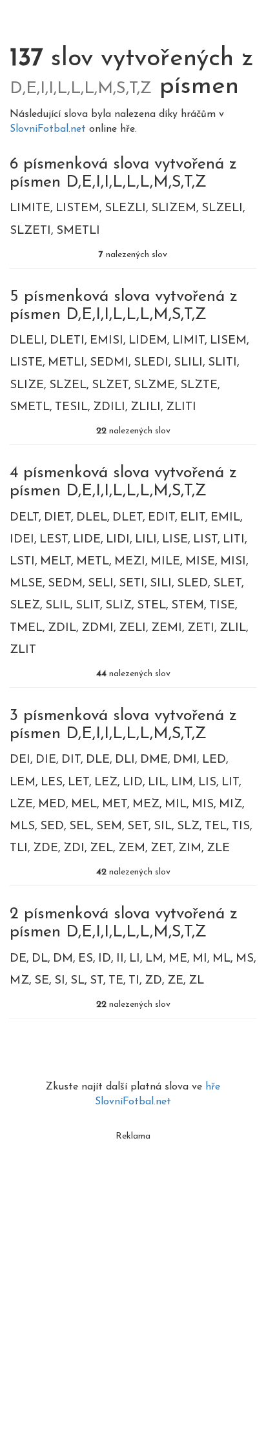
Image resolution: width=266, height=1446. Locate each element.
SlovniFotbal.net (49, 129)
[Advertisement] (133, 1281)
